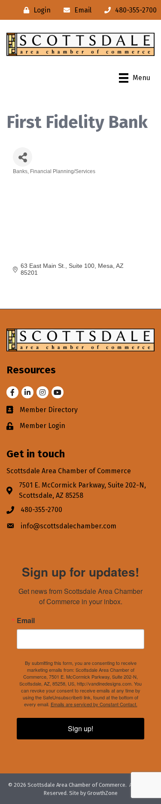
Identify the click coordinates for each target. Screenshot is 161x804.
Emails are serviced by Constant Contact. (94, 704)
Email (26, 620)
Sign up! (80, 728)
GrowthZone (102, 793)
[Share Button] (22, 157)
